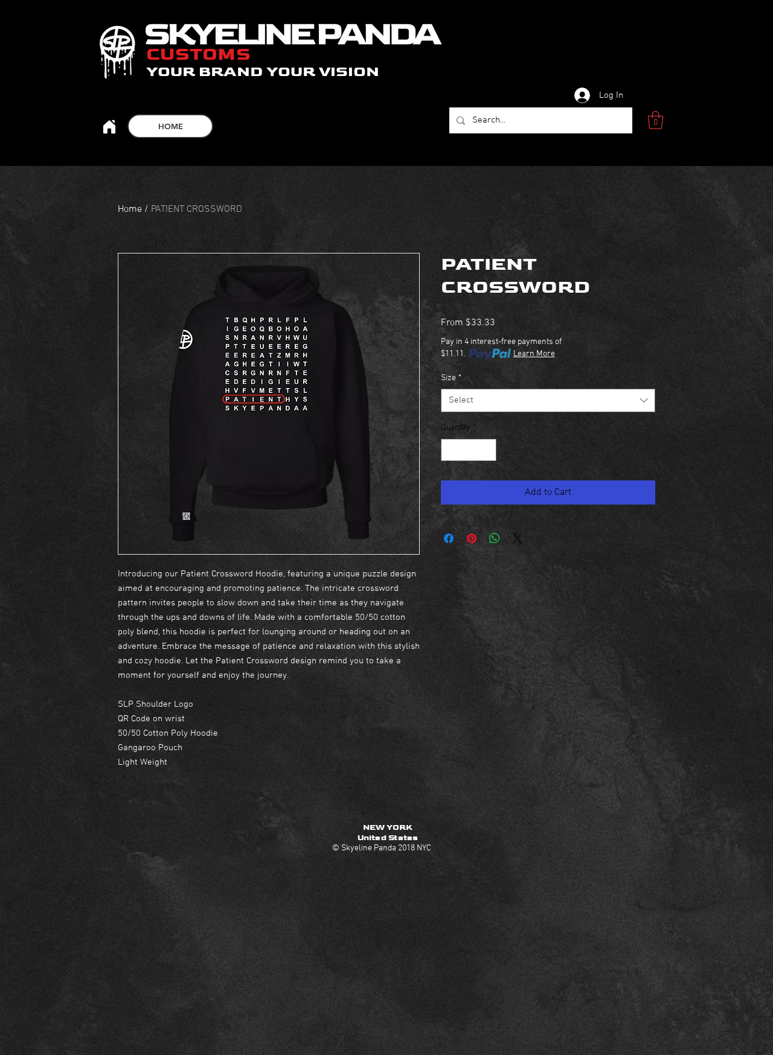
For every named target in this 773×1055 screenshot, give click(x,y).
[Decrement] (450, 450)
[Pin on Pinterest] (471, 538)
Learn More (534, 354)
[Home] (109, 126)
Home (130, 209)
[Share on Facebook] (448, 538)
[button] (655, 120)
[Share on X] (517, 538)
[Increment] (487, 450)
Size (451, 378)
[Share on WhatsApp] (494, 538)
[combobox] (548, 400)
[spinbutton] (469, 450)
